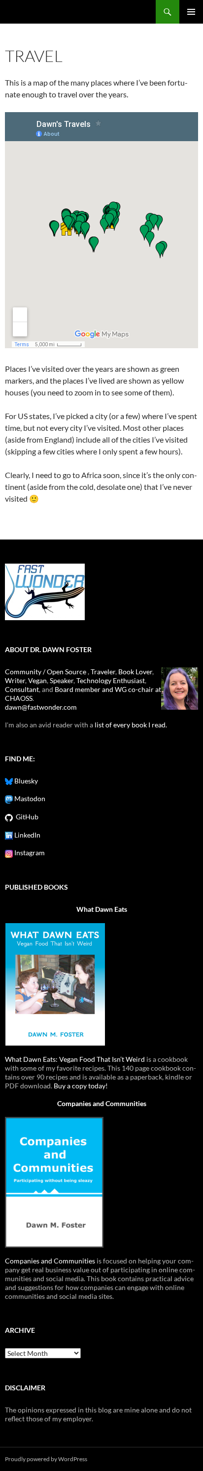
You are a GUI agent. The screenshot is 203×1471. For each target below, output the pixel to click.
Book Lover (135, 671)
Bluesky (25, 781)
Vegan (37, 680)
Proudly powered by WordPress (46, 1459)
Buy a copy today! (81, 1085)
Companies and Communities (101, 1103)
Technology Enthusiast (110, 680)
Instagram (29, 852)
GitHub (25, 816)
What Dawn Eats (101, 909)
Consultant (22, 689)
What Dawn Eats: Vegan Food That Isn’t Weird (75, 1059)
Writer (15, 680)
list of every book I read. (131, 724)
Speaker (61, 680)
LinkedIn (26, 835)
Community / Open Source (46, 671)
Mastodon (29, 798)
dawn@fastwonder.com (41, 707)
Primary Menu (191, 12)
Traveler (103, 671)
